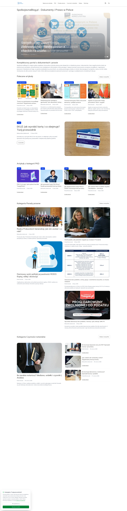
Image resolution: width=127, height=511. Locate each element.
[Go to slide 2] (106, 56)
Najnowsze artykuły (47, 3)
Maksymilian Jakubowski (46, 104)
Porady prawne (61, 3)
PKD (55, 3)
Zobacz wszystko (104, 77)
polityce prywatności (20, 500)
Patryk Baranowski (21, 105)
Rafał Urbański (24, 54)
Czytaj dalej (21, 142)
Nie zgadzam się (16, 503)
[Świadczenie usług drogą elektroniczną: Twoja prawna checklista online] (63, 36)
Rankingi (86, 3)
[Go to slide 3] (107, 56)
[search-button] (105, 3)
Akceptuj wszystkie (16, 507)
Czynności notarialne (72, 3)
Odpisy (80, 3)
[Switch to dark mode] (109, 3)
